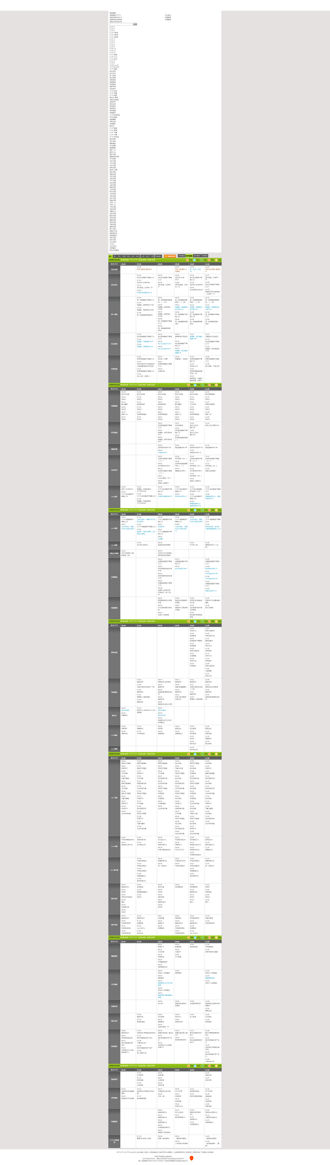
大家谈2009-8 (162, 452)
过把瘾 (160, 539)
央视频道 (168, 17)
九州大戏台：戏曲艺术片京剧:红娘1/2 (181, 529)
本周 (147, 256)
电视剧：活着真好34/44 (145, 346)
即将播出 (158, 256)
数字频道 (189, 256)
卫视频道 (168, 19)
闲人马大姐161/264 (164, 344)
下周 (151, 256)
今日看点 (168, 15)
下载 (205, 260)
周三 (119, 256)
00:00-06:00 (125, 260)
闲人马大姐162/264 (164, 349)
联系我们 (189, 1152)
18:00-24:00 (151, 260)
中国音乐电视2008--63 (144, 293)
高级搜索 (113, 13)
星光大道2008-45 (181, 496)
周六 (133, 256)
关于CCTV (120, 1152)
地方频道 (197, 256)
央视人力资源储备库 (151, 1152)
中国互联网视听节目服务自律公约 (176, 1161)
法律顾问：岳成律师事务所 (175, 1152)
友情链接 (210, 1152)
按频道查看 (171, 256)
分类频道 (204, 256)
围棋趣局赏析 (210, 978)
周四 (124, 256)
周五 (128, 256)
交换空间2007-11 (211, 591)
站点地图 (140, 1152)
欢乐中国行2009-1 (181, 568)
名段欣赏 (161, 527)
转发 (219, 260)
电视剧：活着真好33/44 (145, 341)
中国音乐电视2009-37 (165, 496)
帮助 (190, 260)
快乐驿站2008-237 (211, 568)
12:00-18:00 (142, 260)
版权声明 (162, 1152)
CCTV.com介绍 (130, 1152)
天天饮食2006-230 (211, 579)
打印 (197, 260)
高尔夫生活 (162, 715)
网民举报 (196, 1152)
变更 (212, 260)
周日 (137, 256)
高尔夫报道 (125, 710)
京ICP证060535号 (148, 1159)
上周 (142, 256)
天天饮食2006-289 (211, 574)
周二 (115, 256)
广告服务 (203, 1152)
